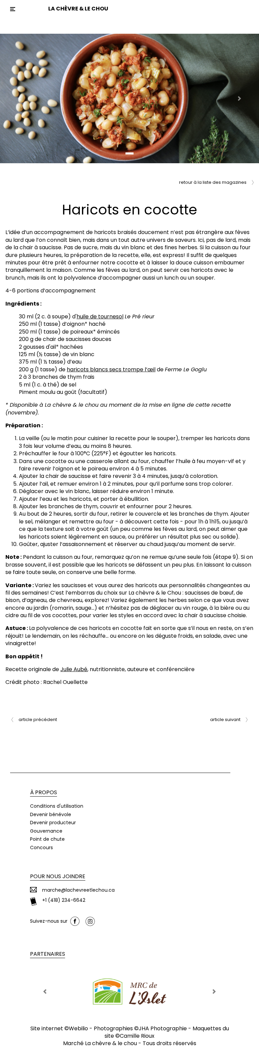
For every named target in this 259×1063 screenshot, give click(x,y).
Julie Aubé (73, 669)
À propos (43, 792)
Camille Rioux (137, 1036)
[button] (19, 98)
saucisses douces (89, 339)
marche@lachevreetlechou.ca (78, 890)
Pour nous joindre (57, 876)
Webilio (78, 1028)
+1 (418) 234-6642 (63, 900)
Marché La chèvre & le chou (100, 1043)
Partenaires (47, 954)
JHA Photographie (163, 1028)
